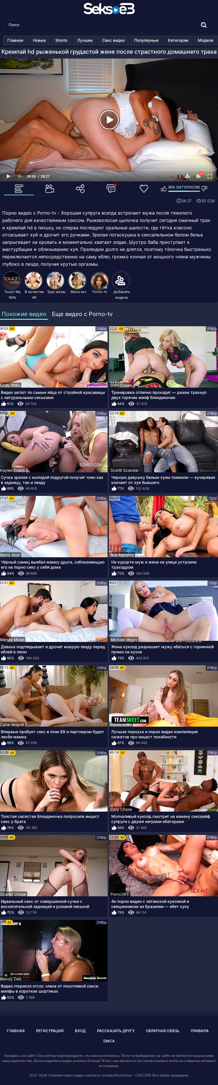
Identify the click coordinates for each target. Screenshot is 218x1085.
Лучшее (85, 40)
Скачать (187, 175)
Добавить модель (122, 295)
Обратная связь (162, 1030)
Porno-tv (100, 292)
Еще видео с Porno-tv (82, 314)
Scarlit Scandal (124, 470)
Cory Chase (121, 385)
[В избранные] (144, 188)
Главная (15, 40)
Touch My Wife (12, 295)
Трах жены (56, 292)
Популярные (146, 40)
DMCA (109, 1041)
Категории (178, 40)
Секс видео (113, 40)
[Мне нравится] (164, 189)
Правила (200, 1030)
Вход (80, 1030)
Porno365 (119, 894)
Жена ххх (78, 292)
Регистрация (50, 1030)
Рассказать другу (116, 1030)
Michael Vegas (123, 639)
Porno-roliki (120, 724)
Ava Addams (122, 554)
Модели (205, 40)
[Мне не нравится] (204, 189)
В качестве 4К (34, 295)
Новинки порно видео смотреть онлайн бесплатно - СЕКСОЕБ (99, 1075)
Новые (39, 40)
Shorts (61, 40)
